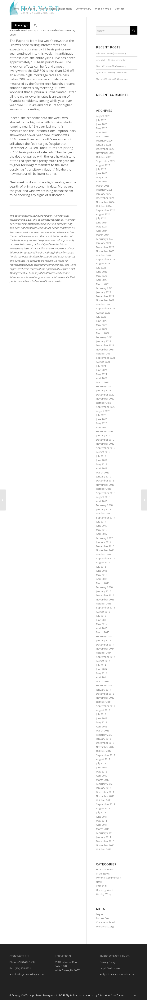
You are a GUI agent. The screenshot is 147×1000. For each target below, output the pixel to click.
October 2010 (103, 849)
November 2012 (105, 747)
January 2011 (103, 837)
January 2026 (103, 144)
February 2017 (104, 538)
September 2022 (105, 308)
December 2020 (105, 394)
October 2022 (103, 304)
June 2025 (101, 173)
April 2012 (101, 775)
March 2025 (102, 185)
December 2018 (105, 480)
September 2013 (105, 706)
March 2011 (102, 829)
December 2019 (105, 439)
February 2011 (104, 833)
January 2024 (103, 243)
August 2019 (103, 452)
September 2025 (105, 161)
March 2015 (102, 632)
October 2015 (103, 603)
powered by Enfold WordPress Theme (104, 995)
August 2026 (103, 116)
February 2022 (104, 337)
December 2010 (105, 841)
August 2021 (103, 361)
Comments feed (105, 922)
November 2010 (105, 845)
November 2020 (105, 398)
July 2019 (101, 456)
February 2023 (104, 288)
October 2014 (103, 652)
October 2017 (103, 513)
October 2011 (103, 800)
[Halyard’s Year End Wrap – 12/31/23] (144, 500)
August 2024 (103, 214)
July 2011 (101, 812)
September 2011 (105, 804)
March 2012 (102, 780)
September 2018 (105, 493)
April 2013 (101, 726)
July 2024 (101, 218)
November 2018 (105, 484)
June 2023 (101, 271)
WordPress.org (105, 926)
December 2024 (105, 198)
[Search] (35, 25)
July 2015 (101, 615)
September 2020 (105, 407)
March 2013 (102, 730)
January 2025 (103, 194)
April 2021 (101, 378)
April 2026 (101, 132)
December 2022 (105, 296)
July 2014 (101, 665)
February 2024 (104, 239)
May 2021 (101, 374)
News (99, 881)
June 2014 (101, 669)
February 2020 (104, 431)
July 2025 (101, 169)
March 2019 (102, 472)
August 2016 (103, 562)
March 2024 (102, 234)
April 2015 (101, 628)
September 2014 (105, 657)
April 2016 (101, 579)
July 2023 (101, 267)
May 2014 (101, 673)
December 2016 (105, 546)
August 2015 (103, 611)
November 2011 (105, 796)
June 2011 (101, 816)
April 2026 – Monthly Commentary (111, 72)
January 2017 (103, 542)
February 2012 (104, 784)
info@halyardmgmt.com (30, 974)
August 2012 (103, 759)
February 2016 (104, 587)
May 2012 (101, 771)
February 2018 (104, 505)
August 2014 (103, 661)
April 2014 (101, 677)
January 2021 (103, 390)
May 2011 (101, 820)
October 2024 (103, 206)
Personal (101, 886)
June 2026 (101, 124)
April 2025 (101, 181)
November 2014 (105, 648)
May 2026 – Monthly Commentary (111, 66)
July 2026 (101, 120)
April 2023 (101, 280)
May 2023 (101, 276)
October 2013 (103, 702)
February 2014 (104, 685)
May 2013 (101, 722)
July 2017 (101, 521)
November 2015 (105, 599)
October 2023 (103, 255)
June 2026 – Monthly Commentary (111, 59)
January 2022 (103, 341)
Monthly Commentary (108, 877)
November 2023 (105, 251)
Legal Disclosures (110, 968)
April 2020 (101, 427)
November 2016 (105, 550)
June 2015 (101, 620)
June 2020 (101, 419)
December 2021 (105, 345)
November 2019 (105, 443)
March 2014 (102, 681)
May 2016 (101, 575)
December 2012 (105, 742)
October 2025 (103, 157)
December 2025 (105, 148)
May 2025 (101, 177)
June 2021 (101, 370)
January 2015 (103, 640)
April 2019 (101, 468)
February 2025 (104, 189)
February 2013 (104, 734)
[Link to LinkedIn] (134, 995)
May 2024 (101, 226)
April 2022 (101, 329)
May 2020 (101, 423)
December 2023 (105, 247)
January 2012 (103, 788)
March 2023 (102, 284)
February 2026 (104, 140)
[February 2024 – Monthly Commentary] (3, 500)
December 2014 (105, 644)
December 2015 (105, 595)
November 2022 (105, 300)
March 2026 (102, 136)
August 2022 (103, 312)
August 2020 (103, 411)
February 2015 (104, 636)
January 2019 (103, 476)
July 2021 (101, 366)
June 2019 (101, 460)
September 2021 (105, 357)
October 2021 (103, 353)
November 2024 (105, 202)
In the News (103, 873)
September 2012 (105, 755)
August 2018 (103, 497)
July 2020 (101, 415)
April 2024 (101, 230)
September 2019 (105, 448)
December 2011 (105, 792)
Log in (99, 914)
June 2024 (101, 222)
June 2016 (101, 570)
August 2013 (103, 710)
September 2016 (105, 558)
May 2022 (101, 325)
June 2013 (101, 718)
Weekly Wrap (104, 894)
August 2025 (103, 165)
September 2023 (105, 259)
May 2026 (101, 128)
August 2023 (103, 263)
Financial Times (105, 869)
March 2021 (102, 382)
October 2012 (103, 751)
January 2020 (103, 435)
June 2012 (101, 767)
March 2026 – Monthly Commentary (112, 79)
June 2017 (101, 525)
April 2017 (101, 534)
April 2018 (101, 501)
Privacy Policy (108, 962)
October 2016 (103, 554)
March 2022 (102, 333)
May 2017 (101, 530)
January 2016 (103, 591)
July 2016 (101, 566)
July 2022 (101, 316)
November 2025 (105, 153)
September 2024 (105, 210)
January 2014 (103, 689)
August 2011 (103, 808)
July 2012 (101, 763)
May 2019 (101, 464)
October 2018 (103, 488)
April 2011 (101, 824)
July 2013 (101, 714)
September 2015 (105, 607)
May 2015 (101, 624)
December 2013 (105, 693)
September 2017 (105, 517)
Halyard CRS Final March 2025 (117, 974)
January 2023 (103, 292)
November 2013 (105, 697)
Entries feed (103, 918)
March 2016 (102, 583)
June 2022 (101, 321)
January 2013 (103, 738)
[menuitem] (15, 8)
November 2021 (105, 349)
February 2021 (104, 386)
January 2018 (103, 509)
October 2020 (103, 403)
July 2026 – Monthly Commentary (111, 53)
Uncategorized (104, 890)
